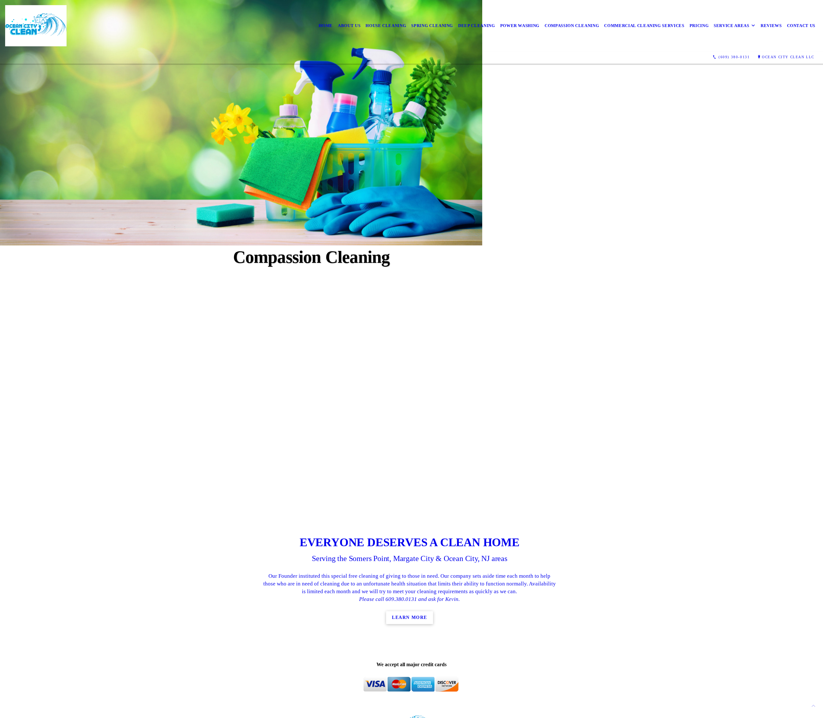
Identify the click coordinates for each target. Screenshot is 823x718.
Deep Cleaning (476, 25)
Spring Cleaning (432, 25)
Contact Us (801, 25)
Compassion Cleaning (572, 25)
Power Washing (519, 25)
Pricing (699, 25)
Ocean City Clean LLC (788, 57)
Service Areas (731, 25)
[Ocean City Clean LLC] (36, 25)
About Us (349, 25)
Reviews (771, 25)
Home (326, 25)
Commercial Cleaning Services (644, 25)
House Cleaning (386, 25)
